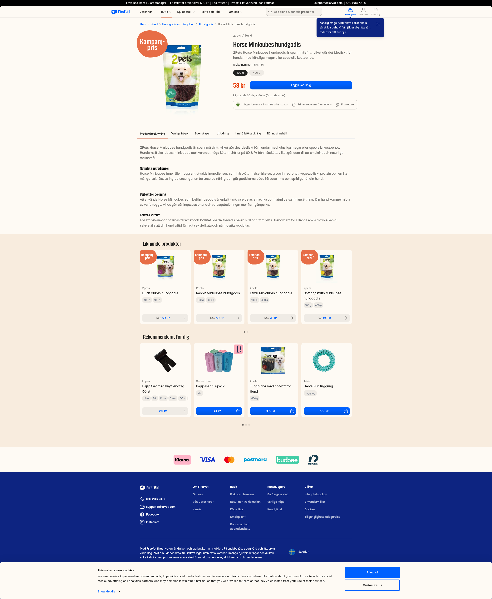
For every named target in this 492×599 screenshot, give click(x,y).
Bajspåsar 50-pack (210, 386)
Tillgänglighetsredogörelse (322, 517)
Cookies (310, 509)
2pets (237, 36)
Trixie (307, 381)
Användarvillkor (315, 502)
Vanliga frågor (276, 502)
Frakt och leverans (242, 494)
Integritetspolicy (316, 494)
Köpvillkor (236, 509)
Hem (143, 24)
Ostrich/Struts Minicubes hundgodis (322, 296)
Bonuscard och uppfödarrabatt (240, 526)
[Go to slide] (244, 331)
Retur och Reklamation (245, 502)
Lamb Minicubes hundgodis (271, 293)
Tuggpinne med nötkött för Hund (270, 389)
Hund (154, 24)
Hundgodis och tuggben (178, 24)
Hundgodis (206, 24)
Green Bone (204, 381)
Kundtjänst (274, 509)
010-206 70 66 (156, 499)
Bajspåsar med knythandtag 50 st (163, 389)
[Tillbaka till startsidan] (120, 12)
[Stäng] (378, 24)
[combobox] (294, 12)
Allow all (372, 572)
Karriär (197, 509)
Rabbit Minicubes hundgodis (218, 293)
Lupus (146, 381)
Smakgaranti (238, 517)
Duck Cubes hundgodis (160, 293)
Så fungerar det (277, 494)
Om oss (198, 494)
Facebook (152, 514)
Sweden (303, 552)
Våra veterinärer (203, 502)
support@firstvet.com (328, 3)
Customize (370, 584)
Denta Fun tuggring (318, 386)
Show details (106, 591)
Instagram (152, 522)
